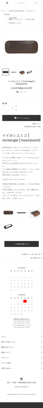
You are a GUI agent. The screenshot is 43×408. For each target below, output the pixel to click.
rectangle (7, 14)
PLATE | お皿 (30, 19)
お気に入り (22, 92)
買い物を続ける (35, 258)
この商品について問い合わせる (30, 254)
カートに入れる (23, 118)
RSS (8, 382)
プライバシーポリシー (21, 386)
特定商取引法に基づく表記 (32, 126)
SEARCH (21, 3)
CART (35, 3)
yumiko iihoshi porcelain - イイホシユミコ (22, 11)
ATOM (14, 382)
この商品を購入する (21, 244)
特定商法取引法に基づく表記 (27, 382)
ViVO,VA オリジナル (15, 23)
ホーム (3, 11)
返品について (36, 123)
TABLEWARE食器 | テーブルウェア (15, 18)
